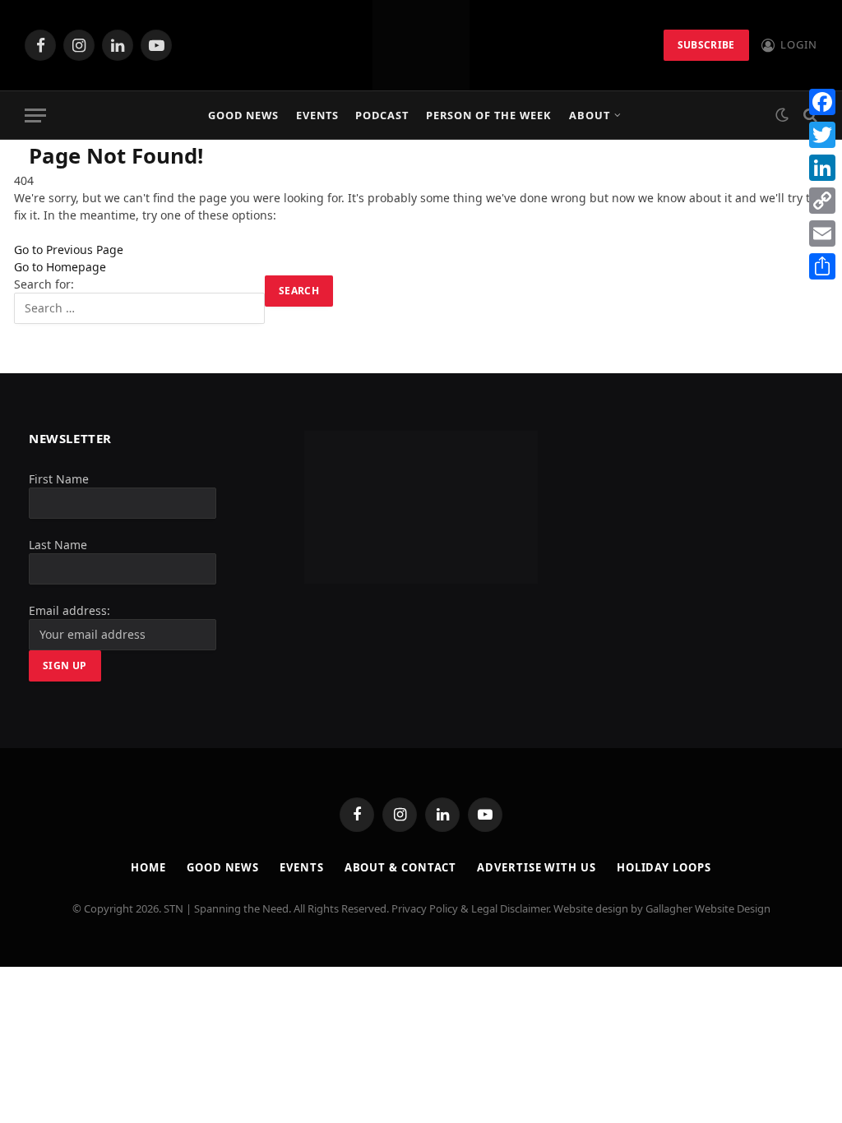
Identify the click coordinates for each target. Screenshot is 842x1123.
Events (317, 115)
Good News (243, 115)
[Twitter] (822, 134)
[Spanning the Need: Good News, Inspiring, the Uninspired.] (421, 45)
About (589, 115)
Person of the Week (489, 115)
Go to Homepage (60, 267)
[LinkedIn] (822, 167)
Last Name (58, 544)
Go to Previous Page (68, 249)
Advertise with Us (536, 867)
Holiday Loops (664, 867)
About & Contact (401, 867)
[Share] (822, 266)
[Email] (822, 233)
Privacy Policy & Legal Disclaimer (469, 908)
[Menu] (35, 115)
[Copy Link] (822, 200)
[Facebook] (822, 101)
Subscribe (706, 45)
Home (148, 867)
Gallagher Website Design (707, 908)
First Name (59, 479)
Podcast (382, 115)
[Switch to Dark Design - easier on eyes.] (782, 115)
